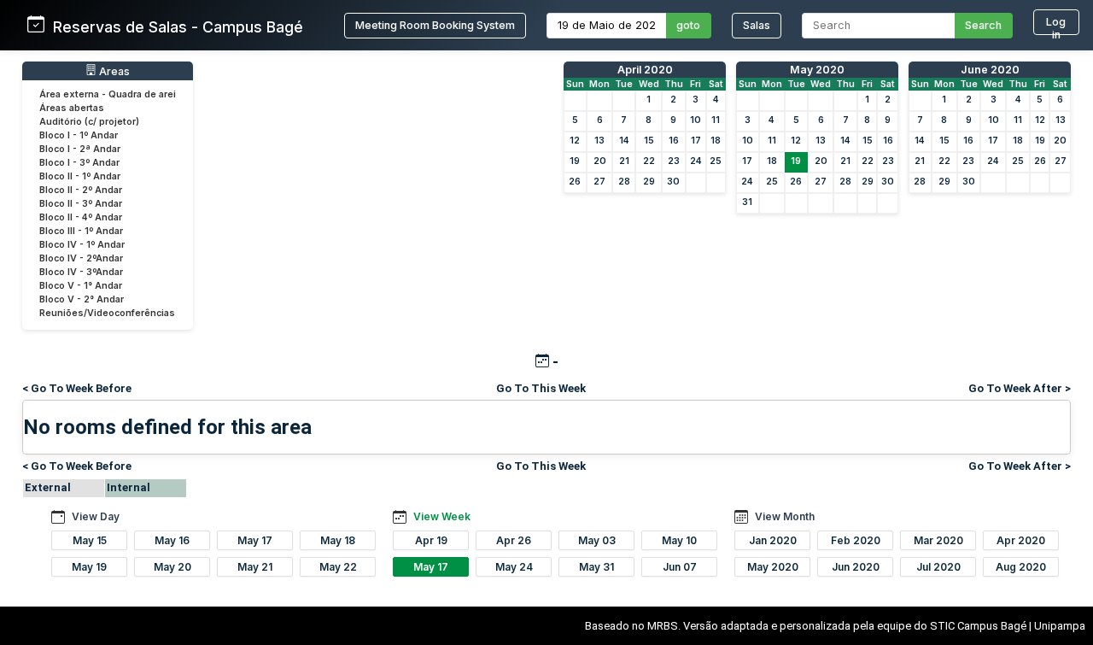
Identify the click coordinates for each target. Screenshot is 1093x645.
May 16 (172, 540)
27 (599, 181)
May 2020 (817, 69)
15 (649, 140)
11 (715, 120)
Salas (756, 25)
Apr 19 (431, 540)
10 (695, 120)
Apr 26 (513, 540)
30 (673, 181)
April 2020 (645, 69)
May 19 (89, 566)
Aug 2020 (1021, 566)
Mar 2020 (938, 540)
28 (624, 181)
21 (624, 161)
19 (575, 161)
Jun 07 (680, 566)
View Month (785, 516)
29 (649, 181)
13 (599, 140)
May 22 (338, 566)
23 (674, 161)
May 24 (514, 566)
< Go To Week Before (77, 388)
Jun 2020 (856, 566)
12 (575, 140)
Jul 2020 (938, 566)
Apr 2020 (1021, 540)
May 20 (172, 566)
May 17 (254, 540)
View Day (96, 516)
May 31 (596, 566)
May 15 (90, 540)
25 (716, 161)
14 (624, 140)
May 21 (254, 566)
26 (575, 181)
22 (649, 161)
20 (599, 161)
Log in (1056, 25)
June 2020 (990, 69)
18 (715, 140)
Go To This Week (541, 388)
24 (696, 161)
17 (696, 140)
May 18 (337, 540)
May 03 (597, 540)
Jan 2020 (773, 540)
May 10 (679, 540)
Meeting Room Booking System (435, 25)
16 (674, 140)
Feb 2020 (855, 540)
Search (983, 25)
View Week (442, 516)
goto (688, 25)
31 (747, 202)
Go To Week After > (1019, 388)
